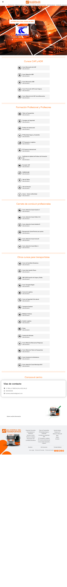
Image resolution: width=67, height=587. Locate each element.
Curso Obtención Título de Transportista (32, 350)
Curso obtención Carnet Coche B (30, 238)
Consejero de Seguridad (28, 120)
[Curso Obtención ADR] (19, 75)
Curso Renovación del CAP (29, 67)
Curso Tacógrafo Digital (28, 284)
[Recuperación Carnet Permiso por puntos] (19, 232)
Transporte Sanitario (27, 306)
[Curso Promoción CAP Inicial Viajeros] (19, 89)
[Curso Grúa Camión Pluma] (19, 271)
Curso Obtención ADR (28, 74)
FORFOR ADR (25, 172)
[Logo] (33, 2)
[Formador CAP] (19, 166)
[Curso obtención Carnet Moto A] (19, 246)
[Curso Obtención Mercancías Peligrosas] (19, 343)
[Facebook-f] (55, 451)
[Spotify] (63, 451)
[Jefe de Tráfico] (19, 180)
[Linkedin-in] (61, 451)
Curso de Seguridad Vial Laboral (30, 299)
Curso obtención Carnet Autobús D (31, 224)
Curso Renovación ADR (28, 81)
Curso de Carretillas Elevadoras (30, 263)
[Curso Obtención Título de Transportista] (19, 351)
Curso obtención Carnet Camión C (31, 209)
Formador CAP (26, 165)
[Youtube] (59, 451)
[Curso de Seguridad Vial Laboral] (19, 300)
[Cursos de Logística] (19, 293)
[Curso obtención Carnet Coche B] (19, 239)
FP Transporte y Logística (19, 5)
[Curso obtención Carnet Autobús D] (19, 225)
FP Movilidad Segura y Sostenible (30, 5)
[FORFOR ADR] (19, 173)
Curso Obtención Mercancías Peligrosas (32, 342)
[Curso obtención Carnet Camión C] (19, 210)
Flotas (23, 328)
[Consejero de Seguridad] (19, 121)
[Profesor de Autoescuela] (19, 128)
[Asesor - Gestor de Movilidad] (19, 194)
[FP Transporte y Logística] (19, 143)
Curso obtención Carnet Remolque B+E (32, 364)
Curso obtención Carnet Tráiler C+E (31, 217)
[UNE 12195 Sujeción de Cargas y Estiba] (19, 278)
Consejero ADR (58, 5)
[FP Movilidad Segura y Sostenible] (19, 135)
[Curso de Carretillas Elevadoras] (19, 263)
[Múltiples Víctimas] (19, 314)
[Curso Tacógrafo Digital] (19, 285)
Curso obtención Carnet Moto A (30, 246)
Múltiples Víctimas (27, 313)
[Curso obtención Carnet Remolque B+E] (19, 365)
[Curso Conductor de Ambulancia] (19, 358)
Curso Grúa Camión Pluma (29, 270)
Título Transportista (11, 5)
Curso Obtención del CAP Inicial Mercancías (33, 96)
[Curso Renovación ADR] (19, 82)
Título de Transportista (28, 113)
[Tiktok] (57, 451)
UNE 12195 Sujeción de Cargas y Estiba (32, 277)
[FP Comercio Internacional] (19, 150)
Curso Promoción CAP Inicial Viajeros (32, 89)
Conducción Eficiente (27, 335)
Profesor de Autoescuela (51, 5)
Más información (25, 68)
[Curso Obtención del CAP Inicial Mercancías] (19, 97)
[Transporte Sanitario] (19, 307)
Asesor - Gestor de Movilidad (29, 194)
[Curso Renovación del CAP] (19, 68)
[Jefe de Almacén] (19, 187)
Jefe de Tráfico (26, 179)
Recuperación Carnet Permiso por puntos (32, 231)
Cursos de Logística (27, 292)
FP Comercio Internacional (41, 5)
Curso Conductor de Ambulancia (30, 357)
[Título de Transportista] (19, 114)
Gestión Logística (26, 321)
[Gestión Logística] (19, 321)
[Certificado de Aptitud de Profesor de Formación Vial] (19, 158)
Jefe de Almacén (26, 186)
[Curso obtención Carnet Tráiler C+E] (19, 218)
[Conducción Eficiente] (19, 336)
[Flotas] (19, 329)
